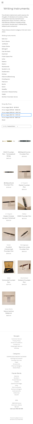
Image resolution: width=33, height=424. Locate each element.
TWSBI (4, 94)
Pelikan (4, 74)
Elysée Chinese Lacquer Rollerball (8, 217)
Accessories (16, 364)
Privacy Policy (17, 341)
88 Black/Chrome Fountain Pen (24, 153)
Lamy (3, 59)
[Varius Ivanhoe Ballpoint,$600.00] (8, 298)
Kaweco (4, 61)
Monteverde (5, 66)
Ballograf (4, 49)
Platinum (5, 81)
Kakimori (4, 39)
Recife (4, 84)
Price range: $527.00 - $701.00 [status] (11, 115)
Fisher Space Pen (7, 56)
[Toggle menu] (2, 2)
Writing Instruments (16, 358)
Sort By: (5, 126)
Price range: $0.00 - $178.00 (10, 107)
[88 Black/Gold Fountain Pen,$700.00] (8, 172)
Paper (16, 362)
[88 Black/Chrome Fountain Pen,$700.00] (24, 141)
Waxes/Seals (16, 368)
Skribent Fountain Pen (24, 281)
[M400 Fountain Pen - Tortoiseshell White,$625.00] (8, 141)
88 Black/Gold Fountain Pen (9, 184)
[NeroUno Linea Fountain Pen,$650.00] (24, 234)
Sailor (3, 87)
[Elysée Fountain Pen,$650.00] (24, 172)
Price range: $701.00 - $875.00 (11, 117)
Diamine (16, 376)
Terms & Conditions (16, 342)
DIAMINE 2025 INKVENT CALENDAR (16, 356)
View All (16, 395)
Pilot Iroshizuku (16, 387)
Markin (4, 64)
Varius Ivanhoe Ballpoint (9, 312)
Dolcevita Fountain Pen (8, 281)
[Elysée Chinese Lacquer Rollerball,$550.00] (8, 203)
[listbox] (13, 126)
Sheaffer (4, 89)
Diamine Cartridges (16, 383)
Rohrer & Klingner (16, 389)
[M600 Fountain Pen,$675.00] (24, 203)
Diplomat (5, 54)
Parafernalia (5, 71)
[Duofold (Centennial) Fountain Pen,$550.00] (8, 234)
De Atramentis (16, 391)
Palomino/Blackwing (8, 76)
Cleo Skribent (6, 51)
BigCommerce (19, 418)
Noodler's (16, 378)
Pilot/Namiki (6, 79)
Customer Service (17, 339)
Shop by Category (16, 366)
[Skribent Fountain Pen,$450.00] (24, 267)
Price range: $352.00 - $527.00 (11, 112)
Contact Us (16, 344)
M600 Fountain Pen (24, 216)
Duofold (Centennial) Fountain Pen (8, 249)
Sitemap (16, 348)
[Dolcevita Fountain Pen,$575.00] (8, 267)
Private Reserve (16, 380)
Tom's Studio (6, 41)
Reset (3, 120)
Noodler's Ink (6, 69)
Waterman (16, 393)
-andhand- (5, 44)
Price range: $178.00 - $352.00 (11, 110)
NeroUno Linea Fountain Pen (24, 248)
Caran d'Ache (6, 46)
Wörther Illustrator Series (10, 97)
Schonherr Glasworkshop (9, 92)
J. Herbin (16, 381)
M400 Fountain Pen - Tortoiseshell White (8, 154)
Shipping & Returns (16, 346)
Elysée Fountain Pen (24, 186)
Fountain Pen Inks (16, 360)
